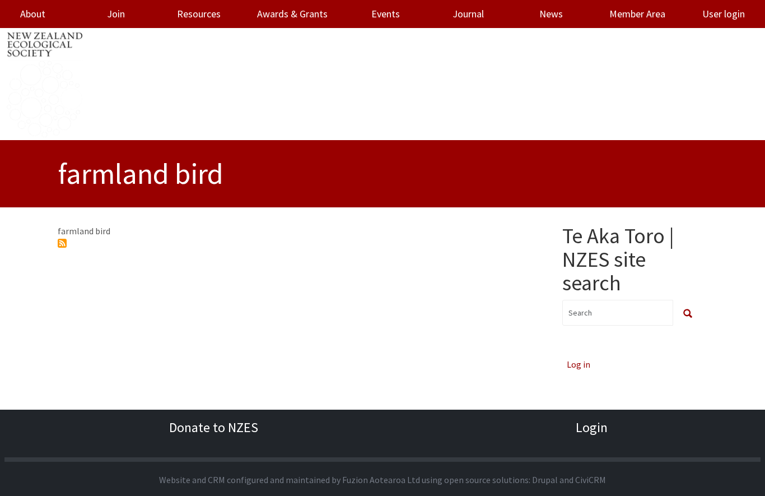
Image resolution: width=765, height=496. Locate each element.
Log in (578, 364)
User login (723, 13)
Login (592, 427)
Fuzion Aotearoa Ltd (381, 479)
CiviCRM (590, 479)
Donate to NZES (213, 427)
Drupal (545, 479)
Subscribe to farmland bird (62, 243)
